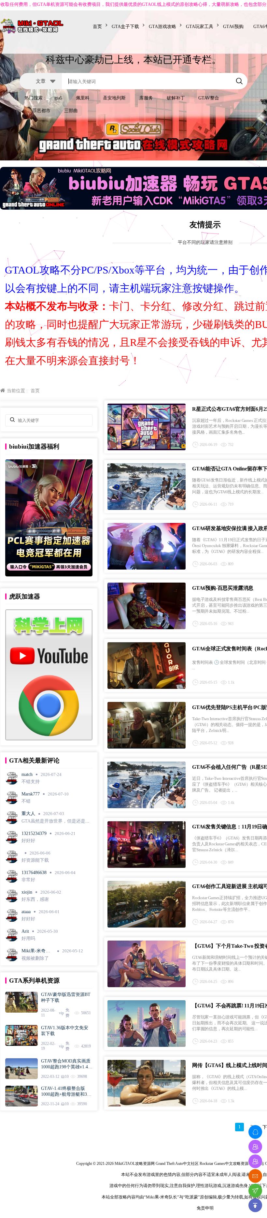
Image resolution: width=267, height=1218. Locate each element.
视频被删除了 (35, 958)
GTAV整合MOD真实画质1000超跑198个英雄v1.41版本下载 (66, 1064)
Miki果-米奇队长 (35, 951)
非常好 (28, 879)
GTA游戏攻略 (162, 26)
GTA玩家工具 (199, 26)
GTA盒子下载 (125, 26)
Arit (25, 931)
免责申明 (205, 1208)
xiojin (26, 892)
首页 (97, 26)
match (27, 774)
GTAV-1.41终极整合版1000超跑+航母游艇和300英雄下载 (66, 1091)
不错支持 (30, 781)
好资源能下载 (35, 860)
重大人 (28, 813)
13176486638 (34, 872)
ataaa (26, 911)
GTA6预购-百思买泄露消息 (222, 588)
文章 (41, 80)
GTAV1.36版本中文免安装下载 (64, 1030)
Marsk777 (30, 794)
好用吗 (28, 938)
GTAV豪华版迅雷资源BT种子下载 (66, 997)
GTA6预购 (233, 26)
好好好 (28, 840)
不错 (26, 801)
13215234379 (34, 833)
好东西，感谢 (35, 899)
